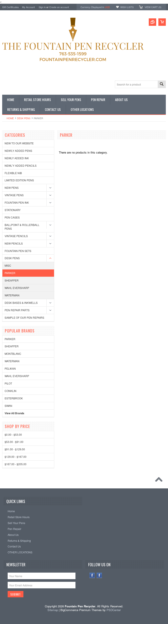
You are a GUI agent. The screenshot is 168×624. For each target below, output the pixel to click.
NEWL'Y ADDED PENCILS (21, 165)
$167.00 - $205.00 (15, 464)
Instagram (99, 575)
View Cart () (153, 7)
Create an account (59, 7)
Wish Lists (127, 7)
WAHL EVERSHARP (17, 288)
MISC (8, 265)
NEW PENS (12, 187)
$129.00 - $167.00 (15, 456)
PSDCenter (114, 610)
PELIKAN (10, 368)
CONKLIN (10, 391)
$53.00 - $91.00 (14, 442)
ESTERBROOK (14, 398)
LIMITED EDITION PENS (19, 180)
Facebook (92, 575)
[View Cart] (162, 22)
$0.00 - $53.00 (13, 434)
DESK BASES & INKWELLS (21, 302)
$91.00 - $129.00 (15, 449)
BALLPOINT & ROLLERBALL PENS (22, 226)
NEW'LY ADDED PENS (18, 150)
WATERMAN (12, 295)
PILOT (8, 383)
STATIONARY (13, 210)
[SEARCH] (162, 84)
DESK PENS (23, 118)
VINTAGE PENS (14, 195)
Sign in (42, 7)
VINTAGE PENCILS (16, 236)
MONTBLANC (13, 353)
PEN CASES (12, 217)
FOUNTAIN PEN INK (17, 202)
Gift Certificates (10, 7)
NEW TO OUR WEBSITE (19, 143)
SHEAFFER (12, 280)
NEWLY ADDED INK (17, 158)
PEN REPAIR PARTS (17, 310)
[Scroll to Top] (160, 480)
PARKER (10, 273)
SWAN (8, 405)
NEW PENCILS (14, 243)
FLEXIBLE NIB (13, 173)
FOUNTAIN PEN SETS (18, 251)
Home (10, 118)
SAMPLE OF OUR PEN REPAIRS (24, 317)
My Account (28, 7)
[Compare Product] (152, 22)
